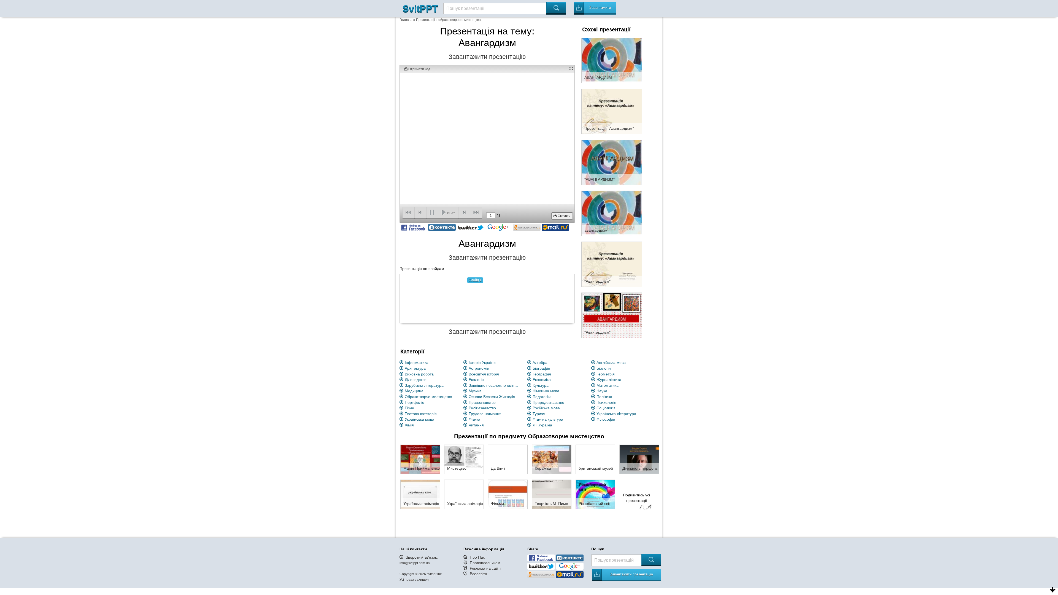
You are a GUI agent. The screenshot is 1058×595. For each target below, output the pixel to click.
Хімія (409, 425)
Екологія (476, 379)
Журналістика (609, 379)
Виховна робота (419, 374)
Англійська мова (611, 362)
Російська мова (546, 408)
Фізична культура (548, 419)
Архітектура (415, 368)
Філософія (606, 419)
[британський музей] (595, 459)
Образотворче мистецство (428, 396)
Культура (541, 385)
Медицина (414, 391)
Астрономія (479, 368)
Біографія (541, 368)
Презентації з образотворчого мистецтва (448, 20)
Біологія (604, 368)
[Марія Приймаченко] (420, 459)
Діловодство (416, 379)
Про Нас (477, 557)
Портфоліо (414, 402)
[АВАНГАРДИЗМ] (612, 60)
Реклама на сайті (485, 568)
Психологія (606, 402)
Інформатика (416, 362)
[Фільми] (507, 494)
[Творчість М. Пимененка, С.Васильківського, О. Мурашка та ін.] (551, 494)
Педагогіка (542, 396)
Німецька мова (546, 391)
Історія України (482, 362)
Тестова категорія (421, 414)
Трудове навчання (485, 414)
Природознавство (548, 402)
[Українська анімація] (420, 494)
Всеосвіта (478, 574)
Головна (406, 20)
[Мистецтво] (464, 459)
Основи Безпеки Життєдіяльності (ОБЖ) (495, 396)
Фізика (474, 419)
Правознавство (482, 402)
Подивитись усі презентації (636, 498)
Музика (475, 391)
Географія (542, 374)
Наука (602, 391)
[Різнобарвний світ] (595, 494)
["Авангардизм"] (612, 264)
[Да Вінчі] (507, 459)
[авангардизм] (612, 213)
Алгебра (540, 362)
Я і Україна (542, 425)
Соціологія (606, 408)
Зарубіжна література (424, 385)
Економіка (542, 379)
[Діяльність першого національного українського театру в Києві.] (639, 459)
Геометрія (606, 374)
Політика (604, 396)
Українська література (616, 414)
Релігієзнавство (482, 408)
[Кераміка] (551, 459)
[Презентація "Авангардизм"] (612, 111)
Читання (476, 425)
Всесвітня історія (484, 374)
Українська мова (419, 419)
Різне (409, 408)
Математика (608, 385)
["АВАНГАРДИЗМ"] (612, 162)
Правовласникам (485, 563)
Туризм (539, 414)
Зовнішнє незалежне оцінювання (495, 385)
